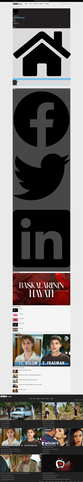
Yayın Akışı (35, 3)
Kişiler (31, 3)
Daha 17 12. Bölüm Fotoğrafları (5, 421)
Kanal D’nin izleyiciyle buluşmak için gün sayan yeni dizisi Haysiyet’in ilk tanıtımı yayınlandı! (56, 479)
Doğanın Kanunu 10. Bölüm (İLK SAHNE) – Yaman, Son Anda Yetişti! (30, 384)
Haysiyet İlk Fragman (22, 389)
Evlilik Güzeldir (21, 318)
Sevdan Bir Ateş (21, 323)
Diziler (26, 3)
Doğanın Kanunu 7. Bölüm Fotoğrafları (48, 427)
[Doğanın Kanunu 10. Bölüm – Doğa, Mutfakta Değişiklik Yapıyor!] (15, 376)
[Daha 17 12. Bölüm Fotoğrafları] (20, 411)
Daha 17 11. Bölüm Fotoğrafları (5, 423)
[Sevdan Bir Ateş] (15, 325)
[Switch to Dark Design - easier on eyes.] (62, 3)
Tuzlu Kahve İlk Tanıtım (46, 453)
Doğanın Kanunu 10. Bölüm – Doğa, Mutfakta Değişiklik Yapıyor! (30, 374)
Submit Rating (15, 23)
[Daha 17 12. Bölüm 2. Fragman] (41, 350)
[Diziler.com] (17, 4)
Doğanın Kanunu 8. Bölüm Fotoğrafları (48, 425)
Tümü (69, 85)
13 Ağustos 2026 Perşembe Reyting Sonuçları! (49, 477)
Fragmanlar (41, 3)
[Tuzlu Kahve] (15, 315)
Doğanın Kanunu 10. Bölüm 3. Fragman (6, 453)
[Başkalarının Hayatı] (41, 289)
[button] (41, 119)
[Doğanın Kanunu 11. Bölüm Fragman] (15, 371)
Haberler (47, 3)
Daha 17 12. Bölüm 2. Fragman (19, 367)
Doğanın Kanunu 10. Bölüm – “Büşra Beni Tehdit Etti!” (28, 379)
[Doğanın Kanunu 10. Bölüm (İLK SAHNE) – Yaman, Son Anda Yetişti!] (15, 386)
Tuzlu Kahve (21, 313)
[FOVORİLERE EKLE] (16, 9)
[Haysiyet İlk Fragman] (15, 391)
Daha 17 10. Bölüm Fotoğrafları (5, 425)
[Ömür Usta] (15, 329)
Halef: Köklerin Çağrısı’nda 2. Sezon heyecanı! (7, 477)
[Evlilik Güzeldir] (15, 320)
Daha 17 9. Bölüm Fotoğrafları (5, 427)
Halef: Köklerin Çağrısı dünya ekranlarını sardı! (7, 479)
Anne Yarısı (21, 308)
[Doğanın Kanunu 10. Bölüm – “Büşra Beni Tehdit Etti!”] (15, 381)
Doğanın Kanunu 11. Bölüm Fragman (25, 370)
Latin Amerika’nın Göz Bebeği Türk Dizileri (7, 475)
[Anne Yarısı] (15, 310)
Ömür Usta (21, 328)
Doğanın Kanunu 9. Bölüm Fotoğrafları (48, 423)
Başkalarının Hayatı (17, 306)
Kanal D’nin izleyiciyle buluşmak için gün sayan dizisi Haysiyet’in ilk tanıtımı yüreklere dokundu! (15, 473)
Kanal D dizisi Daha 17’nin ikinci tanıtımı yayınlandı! (50, 475)
